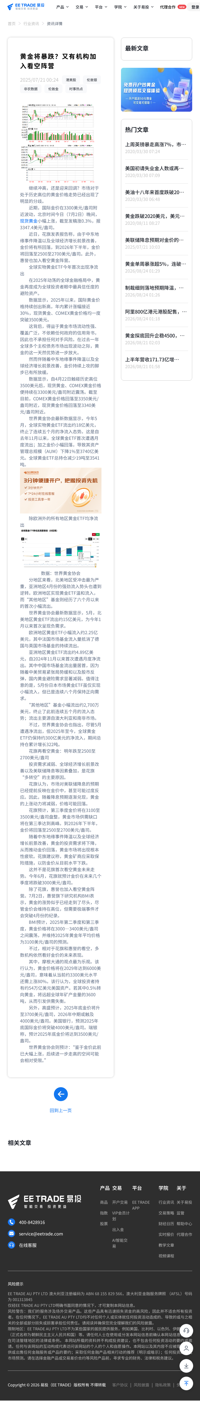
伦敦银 (92, 79)
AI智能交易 (120, 1243)
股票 (104, 1223)
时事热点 (76, 88)
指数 (104, 1213)
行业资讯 (31, 23)
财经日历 (166, 1223)
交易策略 (166, 1213)
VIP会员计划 (121, 1216)
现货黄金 (29, 220)
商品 (104, 1202)
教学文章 (166, 1245)
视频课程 (166, 1256)
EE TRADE (61, 1385)
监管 (180, 1213)
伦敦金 (53, 88)
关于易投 (184, 1202)
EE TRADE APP (141, 1205)
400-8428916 (32, 1222)
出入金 (118, 1229)
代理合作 (184, 1234)
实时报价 (166, 1234)
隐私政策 (163, 1385)
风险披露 (141, 1385)
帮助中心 (184, 1223)
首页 (12, 23)
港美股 (71, 79)
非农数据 (31, 88)
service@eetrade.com (41, 1233)
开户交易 (120, 1202)
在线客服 (28, 1245)
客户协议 (120, 1385)
